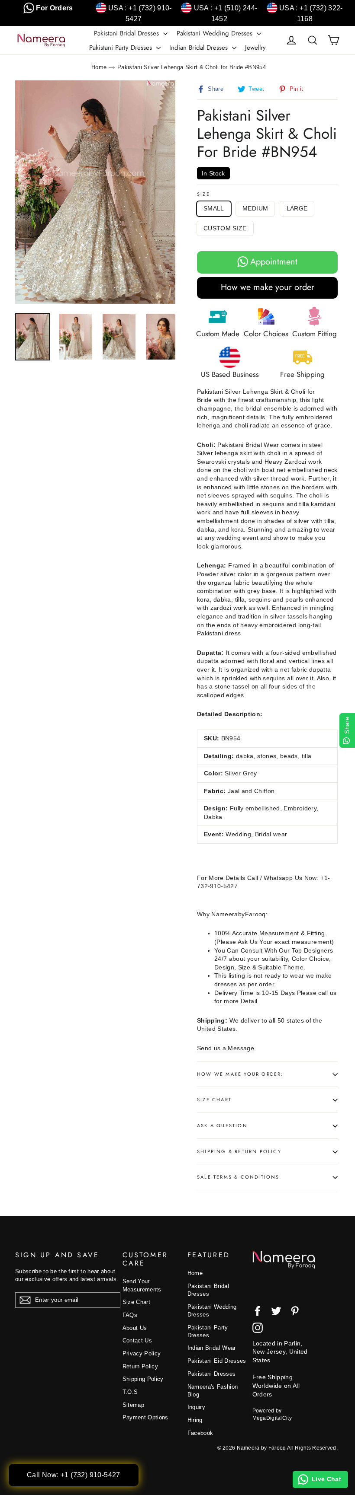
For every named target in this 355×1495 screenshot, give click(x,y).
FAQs (130, 1315)
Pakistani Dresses (211, 1374)
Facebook (200, 1433)
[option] (95, 192)
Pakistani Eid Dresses (216, 1361)
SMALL (213, 208)
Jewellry (255, 47)
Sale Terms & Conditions (238, 1176)
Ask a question (222, 1125)
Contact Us (137, 1340)
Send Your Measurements (142, 1285)
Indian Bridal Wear (211, 1348)
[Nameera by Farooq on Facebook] (257, 1311)
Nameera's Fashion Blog (212, 1390)
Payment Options (145, 1417)
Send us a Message (225, 1048)
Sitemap (133, 1405)
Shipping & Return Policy (239, 1151)
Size (203, 194)
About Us (135, 1328)
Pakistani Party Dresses (121, 47)
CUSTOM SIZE (225, 228)
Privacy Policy (142, 1353)
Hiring (195, 1420)
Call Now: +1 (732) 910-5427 (73, 1475)
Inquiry (196, 1407)
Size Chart (214, 1099)
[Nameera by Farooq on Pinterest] (295, 1311)
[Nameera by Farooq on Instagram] (257, 1328)
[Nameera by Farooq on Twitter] (276, 1311)
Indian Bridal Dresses (199, 47)
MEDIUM (255, 208)
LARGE (297, 208)
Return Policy (140, 1366)
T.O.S (130, 1392)
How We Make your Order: (240, 1074)
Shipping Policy (143, 1379)
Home (98, 67)
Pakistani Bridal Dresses (127, 33)
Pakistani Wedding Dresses (216, 33)
